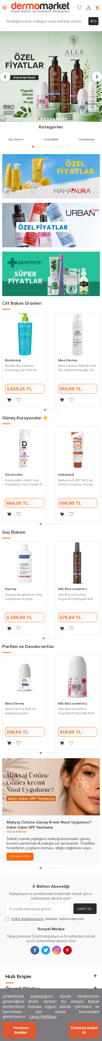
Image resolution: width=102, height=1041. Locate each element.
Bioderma (13, 360)
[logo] (40, 7)
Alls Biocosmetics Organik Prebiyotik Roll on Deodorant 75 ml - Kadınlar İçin (76, 711)
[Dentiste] (51, 274)
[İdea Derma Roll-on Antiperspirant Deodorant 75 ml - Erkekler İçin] (25, 677)
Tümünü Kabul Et (84, 1030)
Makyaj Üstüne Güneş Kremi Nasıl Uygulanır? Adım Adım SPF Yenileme (49, 825)
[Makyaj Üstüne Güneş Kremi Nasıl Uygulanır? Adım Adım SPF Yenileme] (51, 786)
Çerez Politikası (43, 1016)
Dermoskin (14, 474)
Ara (93, 21)
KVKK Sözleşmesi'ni (28, 919)
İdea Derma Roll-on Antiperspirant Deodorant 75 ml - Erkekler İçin (20, 711)
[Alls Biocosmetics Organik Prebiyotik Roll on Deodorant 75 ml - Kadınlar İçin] (78, 677)
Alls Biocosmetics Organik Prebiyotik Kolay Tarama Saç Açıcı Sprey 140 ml (77, 596)
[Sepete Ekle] (9, 400)
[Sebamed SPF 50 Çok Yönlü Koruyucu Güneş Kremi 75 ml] (78, 449)
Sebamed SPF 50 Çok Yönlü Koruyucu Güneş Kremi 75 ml (75, 482)
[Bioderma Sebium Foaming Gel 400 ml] (25, 334)
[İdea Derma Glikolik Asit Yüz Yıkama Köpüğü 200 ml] (78, 334)
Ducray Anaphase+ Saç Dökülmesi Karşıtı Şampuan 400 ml (23, 596)
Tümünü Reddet (21, 1030)
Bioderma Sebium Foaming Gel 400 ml (20, 368)
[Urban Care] (51, 225)
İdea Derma (67, 360)
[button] (36, 119)
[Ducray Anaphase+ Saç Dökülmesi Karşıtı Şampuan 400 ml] (25, 563)
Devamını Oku (20, 856)
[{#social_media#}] (34, 950)
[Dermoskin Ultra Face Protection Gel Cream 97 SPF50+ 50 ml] (25, 449)
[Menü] (4, 7)
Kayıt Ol (85, 909)
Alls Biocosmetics (72, 589)
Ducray (11, 589)
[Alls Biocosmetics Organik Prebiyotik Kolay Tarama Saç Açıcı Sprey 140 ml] (78, 563)
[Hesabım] (88, 7)
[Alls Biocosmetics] (51, 76)
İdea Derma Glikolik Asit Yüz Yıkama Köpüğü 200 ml (77, 368)
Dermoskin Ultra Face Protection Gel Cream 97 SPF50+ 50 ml (24, 482)
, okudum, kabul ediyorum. (48, 919)
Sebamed (66, 474)
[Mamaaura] (51, 176)
